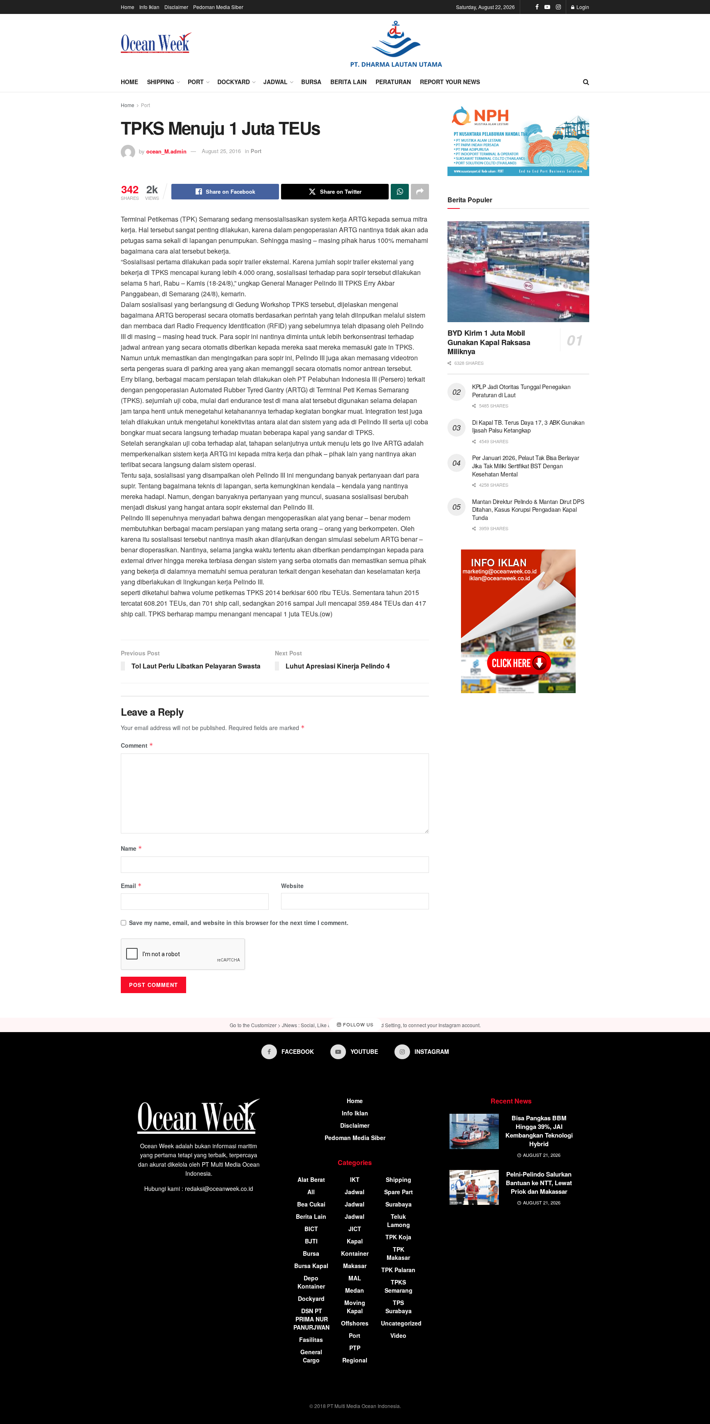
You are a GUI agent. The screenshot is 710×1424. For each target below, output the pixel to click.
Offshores (355, 1323)
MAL (354, 1278)
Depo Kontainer (311, 1282)
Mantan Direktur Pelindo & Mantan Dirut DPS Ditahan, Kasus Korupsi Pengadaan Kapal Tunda (528, 509)
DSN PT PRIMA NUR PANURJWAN (311, 1319)
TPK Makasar (398, 1253)
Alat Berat (311, 1179)
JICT (354, 1229)
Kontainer (355, 1253)
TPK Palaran (398, 1270)
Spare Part (398, 1192)
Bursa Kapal (311, 1265)
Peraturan (393, 82)
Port (196, 82)
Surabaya (398, 1204)
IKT (355, 1179)
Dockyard (233, 82)
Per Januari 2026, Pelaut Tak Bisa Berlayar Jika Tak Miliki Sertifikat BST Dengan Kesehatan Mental (525, 465)
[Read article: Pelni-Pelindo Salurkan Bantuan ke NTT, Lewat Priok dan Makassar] (474, 1187)
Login (582, 6)
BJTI (311, 1241)
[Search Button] (586, 81)
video (398, 1335)
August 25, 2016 (221, 151)
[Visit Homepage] (156, 42)
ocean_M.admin (166, 151)
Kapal (355, 1241)
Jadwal (275, 82)
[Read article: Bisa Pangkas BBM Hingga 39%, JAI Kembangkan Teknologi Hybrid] (474, 1131)
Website (292, 885)
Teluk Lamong (398, 1220)
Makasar (355, 1265)
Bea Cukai (311, 1204)
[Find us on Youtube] (547, 7)
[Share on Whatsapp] (400, 191)
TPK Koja (398, 1237)
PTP (354, 1348)
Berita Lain (348, 82)
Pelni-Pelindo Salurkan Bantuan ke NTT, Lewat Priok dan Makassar (539, 1183)
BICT (311, 1229)
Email (131, 885)
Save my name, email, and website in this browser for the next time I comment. (238, 922)
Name (131, 848)
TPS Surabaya (398, 1306)
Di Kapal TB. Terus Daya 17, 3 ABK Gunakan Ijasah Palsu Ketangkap (528, 426)
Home (127, 6)
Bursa (311, 82)
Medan (354, 1290)
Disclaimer (176, 6)
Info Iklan (149, 6)
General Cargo (311, 1356)
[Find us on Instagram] (558, 7)
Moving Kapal (354, 1306)
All (311, 1192)
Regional (354, 1360)
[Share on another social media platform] (420, 191)
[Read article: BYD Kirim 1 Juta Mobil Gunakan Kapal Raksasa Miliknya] (518, 272)
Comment (137, 745)
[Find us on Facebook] (537, 7)
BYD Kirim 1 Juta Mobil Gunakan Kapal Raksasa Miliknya (488, 342)
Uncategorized (401, 1323)
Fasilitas (311, 1339)
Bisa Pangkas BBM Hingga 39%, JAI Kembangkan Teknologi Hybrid (539, 1130)
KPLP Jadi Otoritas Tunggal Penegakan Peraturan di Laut (521, 390)
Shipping (160, 82)
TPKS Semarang (399, 1286)
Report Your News (450, 82)
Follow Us (357, 1024)
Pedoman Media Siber (218, 6)
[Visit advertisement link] (396, 43)
